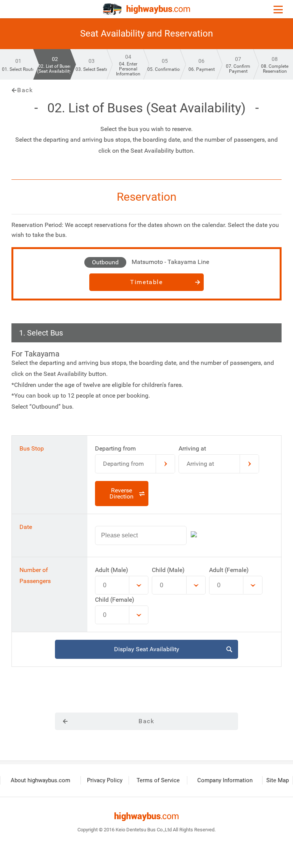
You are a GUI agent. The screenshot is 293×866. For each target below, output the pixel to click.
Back (25, 90)
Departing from (123, 463)
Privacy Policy (104, 780)
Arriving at (200, 463)
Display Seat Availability (146, 649)
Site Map (277, 780)
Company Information (225, 780)
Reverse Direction (121, 493)
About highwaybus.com (40, 780)
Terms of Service (158, 780)
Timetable (146, 282)
